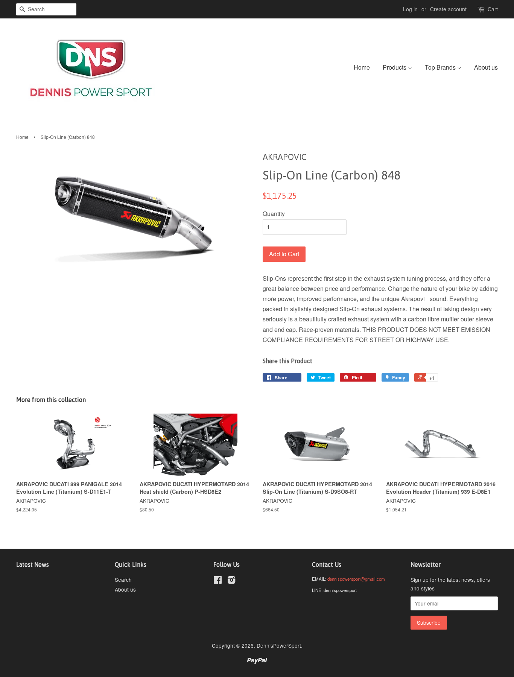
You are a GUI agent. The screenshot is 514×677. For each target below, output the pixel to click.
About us (486, 67)
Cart (493, 9)
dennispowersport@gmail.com (356, 579)
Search (123, 579)
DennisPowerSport (279, 645)
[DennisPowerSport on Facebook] (217, 581)
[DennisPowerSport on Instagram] (231, 581)
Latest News (32, 564)
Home (362, 67)
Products (395, 67)
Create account (448, 9)
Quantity (274, 213)
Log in (410, 9)
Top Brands (441, 67)
